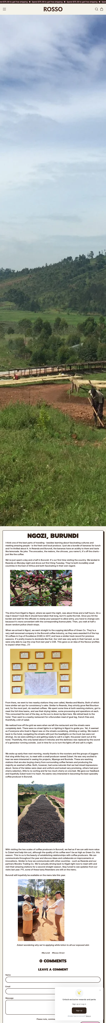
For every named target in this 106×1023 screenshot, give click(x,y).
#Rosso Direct (58, 953)
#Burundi (46, 953)
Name (8, 975)
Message (9, 998)
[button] (96, 9)
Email (7, 986)
